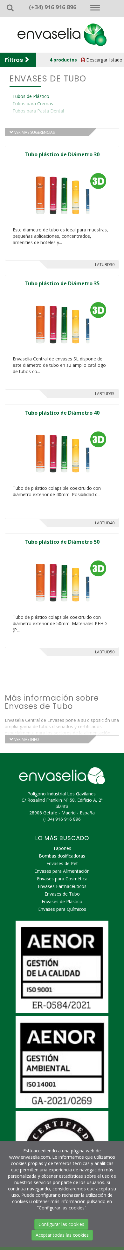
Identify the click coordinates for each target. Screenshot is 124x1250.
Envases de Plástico (62, 901)
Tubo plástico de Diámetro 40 (62, 412)
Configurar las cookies (61, 1224)
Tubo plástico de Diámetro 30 (62, 154)
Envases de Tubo (62, 894)
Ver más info (26, 739)
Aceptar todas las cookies (62, 1235)
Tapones (62, 848)
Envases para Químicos (62, 909)
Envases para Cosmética (62, 879)
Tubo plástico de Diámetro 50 (62, 541)
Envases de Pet (62, 863)
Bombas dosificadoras (62, 856)
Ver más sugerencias (34, 132)
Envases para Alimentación (62, 871)
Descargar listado (103, 60)
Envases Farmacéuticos (62, 886)
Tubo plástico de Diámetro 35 (62, 283)
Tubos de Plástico (30, 96)
